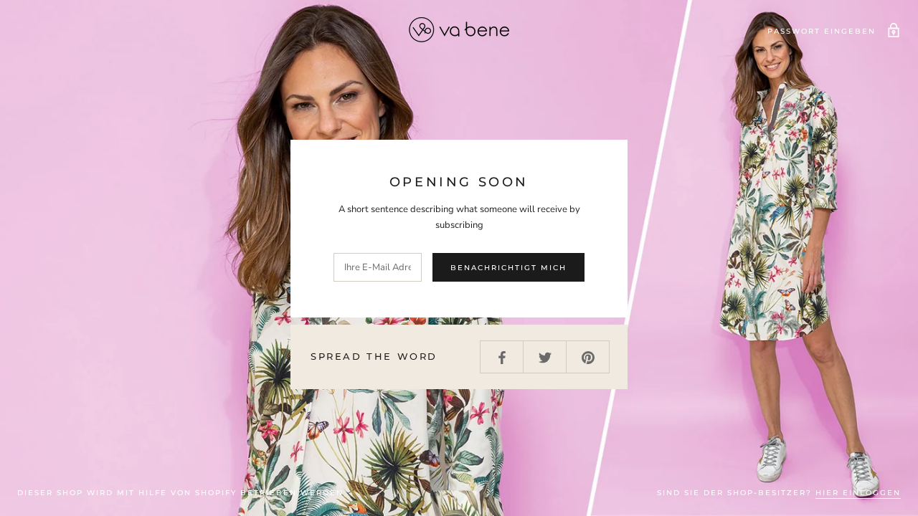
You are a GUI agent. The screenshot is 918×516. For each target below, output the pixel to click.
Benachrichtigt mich (508, 267)
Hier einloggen (858, 492)
